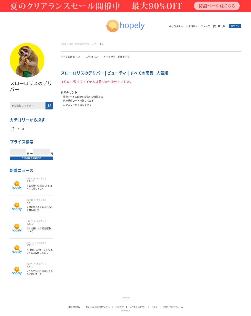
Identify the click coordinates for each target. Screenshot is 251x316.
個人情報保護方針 (137, 307)
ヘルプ (154, 307)
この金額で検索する (31, 158)
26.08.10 (30, 178)
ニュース (205, 26)
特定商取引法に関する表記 (98, 307)
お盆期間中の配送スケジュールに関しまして (39, 187)
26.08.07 (30, 200)
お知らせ (41, 178)
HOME (63, 44)
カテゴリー (192, 26)
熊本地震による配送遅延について (39, 229)
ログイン (235, 26)
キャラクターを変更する (116, 57)
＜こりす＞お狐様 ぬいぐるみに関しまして (39, 272)
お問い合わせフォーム (173, 307)
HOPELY (30, 181)
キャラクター (176, 26)
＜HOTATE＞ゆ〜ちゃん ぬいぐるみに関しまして (39, 251)
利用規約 (120, 307)
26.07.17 (30, 243)
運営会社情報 (74, 307)
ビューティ (99, 44)
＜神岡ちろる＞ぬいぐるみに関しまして (39, 208)
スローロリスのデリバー (80, 44)
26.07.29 (30, 221)
